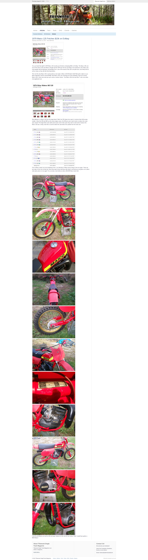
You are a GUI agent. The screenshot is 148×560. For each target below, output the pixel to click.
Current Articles (37, 34)
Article (54, 34)
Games (74, 30)
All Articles (47, 34)
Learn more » (36, 552)
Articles (42, 30)
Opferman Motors (111, 1)
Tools (54, 30)
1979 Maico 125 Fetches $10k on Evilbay (50, 38)
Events (67, 30)
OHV (60, 30)
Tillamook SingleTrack (100, 1)
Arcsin (114, 558)
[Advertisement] (99, 63)
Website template (107, 558)
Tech (48, 30)
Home (35, 30)
